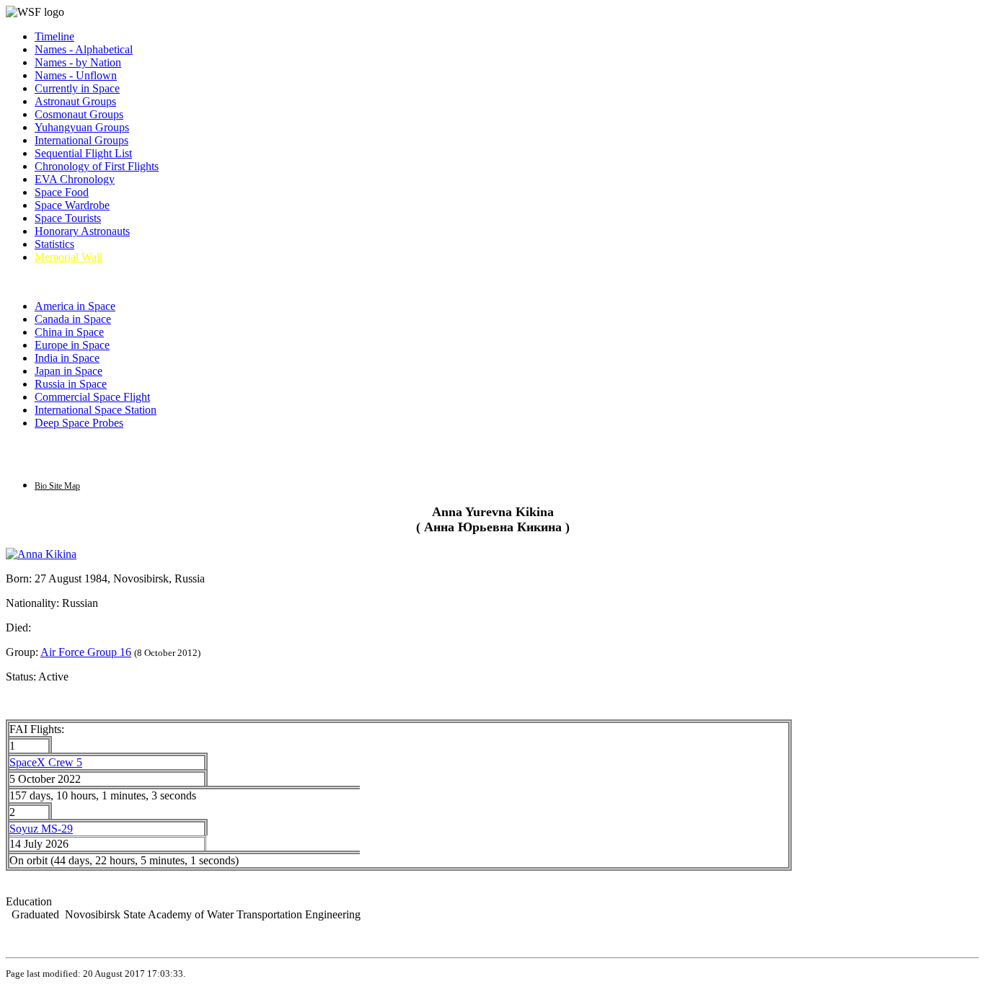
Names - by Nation (78, 62)
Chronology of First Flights (97, 166)
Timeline (54, 36)
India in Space (67, 358)
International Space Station (95, 410)
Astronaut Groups (75, 101)
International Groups (81, 140)
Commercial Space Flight (92, 397)
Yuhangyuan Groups (82, 127)
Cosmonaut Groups (79, 114)
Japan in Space (68, 371)
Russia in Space (71, 384)
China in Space (69, 332)
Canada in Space (73, 319)
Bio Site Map (57, 486)
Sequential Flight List (83, 153)
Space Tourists (68, 218)
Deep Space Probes (79, 423)
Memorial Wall (68, 257)
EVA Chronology (75, 179)
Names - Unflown (76, 75)
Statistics (54, 244)
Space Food (62, 192)
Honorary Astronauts (82, 231)
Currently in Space (77, 88)
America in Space (75, 306)
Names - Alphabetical (84, 49)
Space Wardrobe (72, 205)
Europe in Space (72, 345)
